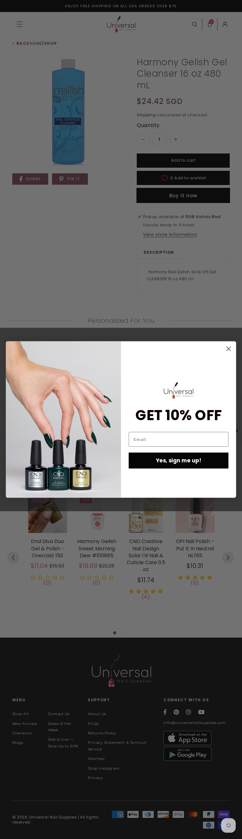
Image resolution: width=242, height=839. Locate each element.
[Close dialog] (228, 349)
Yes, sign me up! (178, 460)
